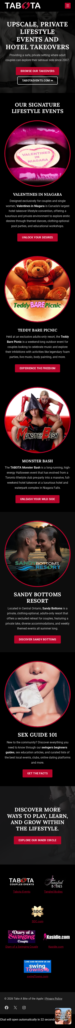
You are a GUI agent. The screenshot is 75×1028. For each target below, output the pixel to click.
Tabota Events (21, 891)
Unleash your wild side (37, 499)
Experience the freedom (37, 368)
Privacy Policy (53, 998)
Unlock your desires (37, 237)
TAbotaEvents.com (37, 80)
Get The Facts (37, 773)
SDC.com (37, 921)
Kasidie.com (56, 946)
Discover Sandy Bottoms (37, 639)
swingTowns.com (37, 976)
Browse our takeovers (38, 71)
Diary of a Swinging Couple (21, 946)
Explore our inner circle (37, 840)
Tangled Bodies (53, 891)
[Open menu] (68, 6)
